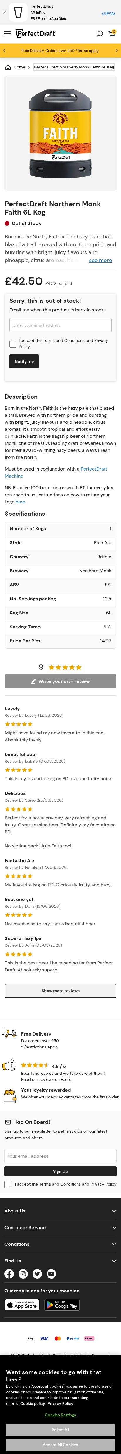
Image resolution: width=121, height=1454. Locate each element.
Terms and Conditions (64, 340)
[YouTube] (51, 1275)
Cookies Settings (60, 1414)
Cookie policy (33, 1403)
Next (116, 51)
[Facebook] (9, 1275)
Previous (4, 51)
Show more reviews (61, 990)
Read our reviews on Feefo (46, 1079)
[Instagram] (23, 1275)
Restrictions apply (41, 1047)
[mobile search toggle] (100, 34)
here (20, 502)
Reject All (60, 1429)
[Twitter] (37, 1275)
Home (19, 67)
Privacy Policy (103, 1184)
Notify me (24, 361)
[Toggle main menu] (7, 34)
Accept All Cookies (60, 1444)
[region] (60, 1404)
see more (100, 260)
